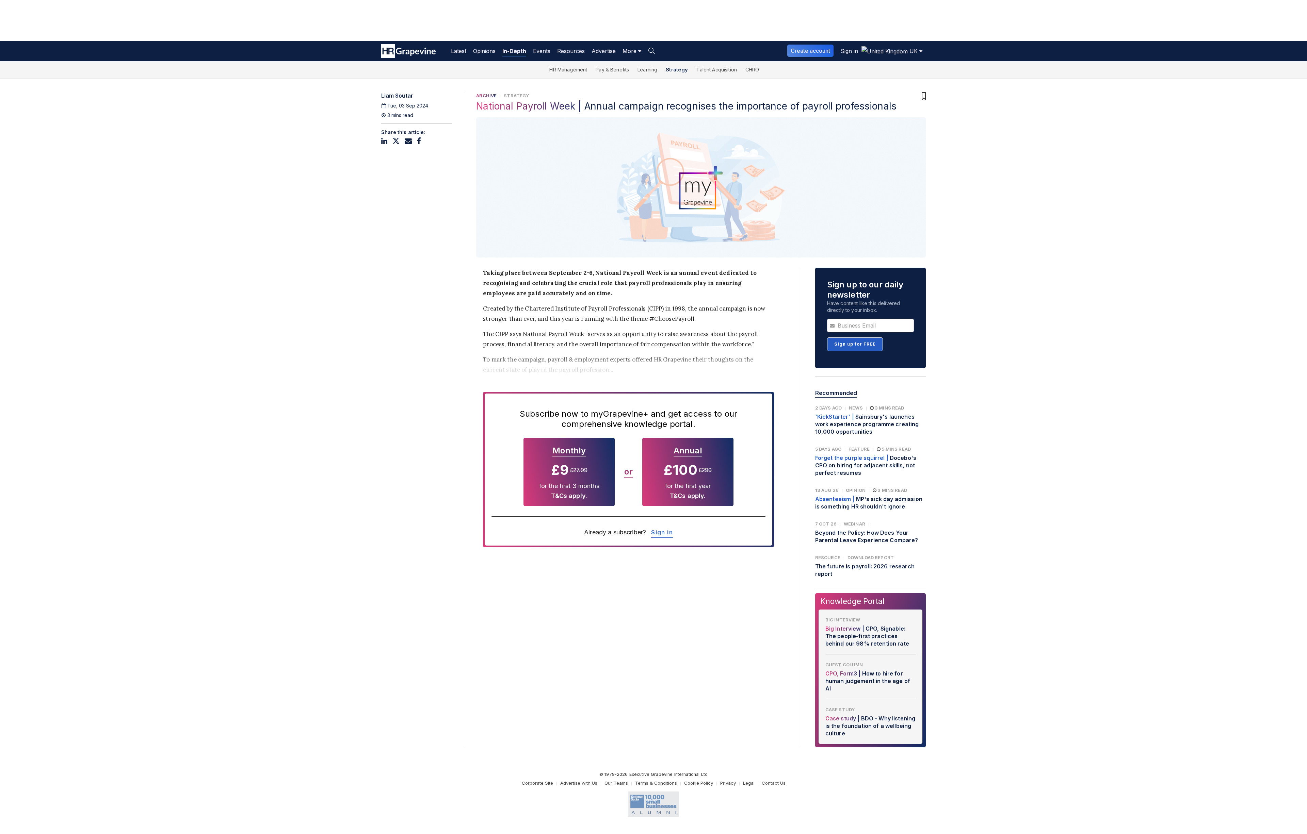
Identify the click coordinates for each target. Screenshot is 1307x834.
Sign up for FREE (855, 344)
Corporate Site (537, 783)
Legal (749, 783)
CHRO (752, 69)
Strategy (677, 69)
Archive (486, 95)
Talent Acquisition (716, 69)
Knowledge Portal (852, 601)
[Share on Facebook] (419, 141)
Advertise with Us (578, 783)
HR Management (568, 69)
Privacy (728, 783)
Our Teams (616, 783)
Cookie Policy (698, 783)
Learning (647, 69)
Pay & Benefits (612, 69)
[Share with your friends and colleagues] (408, 141)
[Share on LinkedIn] (384, 141)
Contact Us (774, 783)
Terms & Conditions (656, 783)
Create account (810, 50)
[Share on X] (396, 141)
